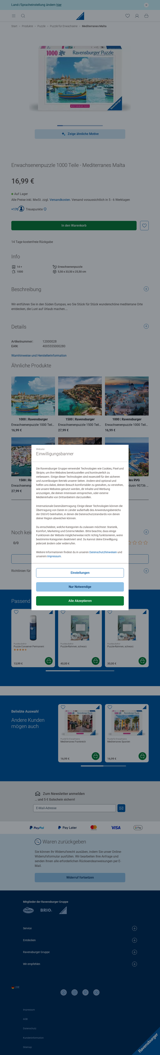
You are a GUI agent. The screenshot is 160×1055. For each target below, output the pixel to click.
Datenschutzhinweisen (103, 552)
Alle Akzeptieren (80, 601)
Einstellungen (80, 573)
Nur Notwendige (80, 587)
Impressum (54, 556)
